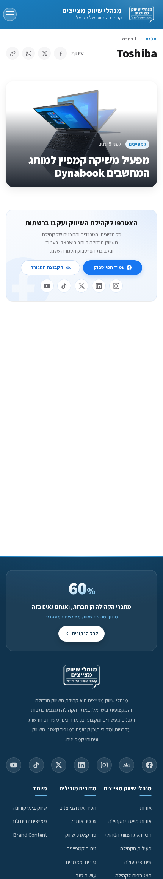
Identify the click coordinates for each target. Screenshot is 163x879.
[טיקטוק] (64, 286)
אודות (146, 807)
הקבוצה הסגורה (46, 267)
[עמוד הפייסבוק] (149, 765)
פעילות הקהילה (136, 848)
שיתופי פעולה (138, 861)
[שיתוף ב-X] (44, 53)
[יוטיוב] (47, 286)
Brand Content (30, 834)
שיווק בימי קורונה (30, 807)
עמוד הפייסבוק (109, 267)
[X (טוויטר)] (58, 765)
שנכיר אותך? (83, 821)
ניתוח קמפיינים (81, 848)
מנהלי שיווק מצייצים (92, 10)
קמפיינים (137, 144)
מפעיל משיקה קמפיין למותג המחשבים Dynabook (88, 166)
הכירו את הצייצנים (78, 807)
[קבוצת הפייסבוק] (126, 765)
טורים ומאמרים (81, 861)
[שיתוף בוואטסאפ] (28, 53)
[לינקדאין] (99, 286)
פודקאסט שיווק (80, 834)
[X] (81, 286)
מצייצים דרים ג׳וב (29, 821)
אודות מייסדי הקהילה (130, 821)
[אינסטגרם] (116, 286)
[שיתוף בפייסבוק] (60, 53)
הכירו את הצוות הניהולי (128, 834)
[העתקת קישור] (12, 53)
